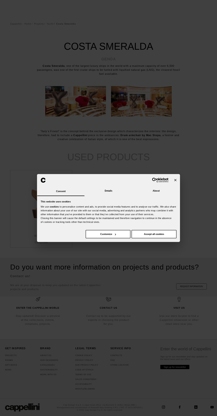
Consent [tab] (61, 191)
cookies (54, 206)
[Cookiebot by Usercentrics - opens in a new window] (154, 180)
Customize (106, 234)
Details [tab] (108, 190)
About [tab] (156, 190)
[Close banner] (175, 180)
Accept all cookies (154, 234)
